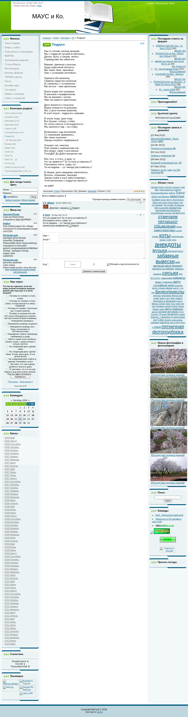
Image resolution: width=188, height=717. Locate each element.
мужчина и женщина (164, 301)
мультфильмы (157, 213)
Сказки (181, 314)
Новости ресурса (13, 167)
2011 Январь (11, 606)
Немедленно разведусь (22, 321)
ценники (162, 311)
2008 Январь (11, 494)
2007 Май (10, 469)
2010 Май (10, 581)
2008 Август (11, 516)
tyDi (167, 298)
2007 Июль (10, 475)
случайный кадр (163, 285)
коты (165, 235)
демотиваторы (164, 230)
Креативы (9, 121)
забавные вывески (167, 258)
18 (33, 415)
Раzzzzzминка (177, 71)
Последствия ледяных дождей (168, 375)
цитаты (168, 213)
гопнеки (162, 288)
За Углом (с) (178, 66)
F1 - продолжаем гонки (166, 69)
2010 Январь (11, 569)
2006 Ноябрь (11, 450)
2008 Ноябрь (11, 525)
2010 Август (11, 591)
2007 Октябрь (12, 484)
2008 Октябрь (12, 522)
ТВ (160, 314)
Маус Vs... (10, 159)
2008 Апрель (11, 503)
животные (177, 196)
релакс (155, 236)
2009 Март (10, 538)
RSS (39, 6)
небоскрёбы (177, 320)
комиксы (179, 278)
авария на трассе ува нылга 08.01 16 (169, 62)
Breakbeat (179, 205)
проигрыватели (167, 190)
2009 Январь (11, 531)
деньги (179, 301)
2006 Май (10, 438)
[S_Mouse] (46, 208)
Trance (180, 192)
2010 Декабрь (12, 603)
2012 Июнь (10, 628)
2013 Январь (11, 634)
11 (33, 411)
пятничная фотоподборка (168, 329)
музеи (168, 320)
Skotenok (92, 191)
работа (172, 193)
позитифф (163, 208)
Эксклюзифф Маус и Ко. (16, 171)
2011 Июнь (10, 622)
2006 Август (11, 441)
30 (24, 423)
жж (173, 213)
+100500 (156, 327)
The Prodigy (168, 205)
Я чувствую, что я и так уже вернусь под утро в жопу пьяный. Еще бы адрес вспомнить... (20, 371)
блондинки (166, 296)
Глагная (150, 3)
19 (7, 419)
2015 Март (10, 644)
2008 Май (10, 506)
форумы (157, 296)
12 (7, 415)
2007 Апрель (11, 466)
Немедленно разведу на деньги (22, 324)
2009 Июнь (10, 547)
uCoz (100, 712)
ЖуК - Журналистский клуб (169, 515)
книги (164, 314)
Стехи (8, 136)
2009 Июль (10, 550)
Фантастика (177, 296)
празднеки (167, 278)
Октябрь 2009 (20, 400)
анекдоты (168, 244)
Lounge (178, 231)
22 (20, 419)
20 (11, 419)
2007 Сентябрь (13, 481)
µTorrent (168, 187)
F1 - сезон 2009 (167, 89)
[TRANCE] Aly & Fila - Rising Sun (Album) (169, 54)
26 (7, 423)
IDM (156, 208)
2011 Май (10, 619)
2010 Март (10, 575)
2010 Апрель (11, 578)
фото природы (174, 309)
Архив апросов (25, 382)
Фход (172, 3)
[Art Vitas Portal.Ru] (27, 697)
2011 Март (10, 612)
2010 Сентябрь (13, 594)
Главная (46, 38)
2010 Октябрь (12, 597)
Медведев (172, 314)
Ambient (178, 298)
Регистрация (28, 200)
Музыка (8, 144)
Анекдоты (9, 117)
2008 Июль (10, 513)
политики (178, 285)
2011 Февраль (12, 609)
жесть (170, 199)
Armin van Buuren (160, 196)
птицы (174, 306)
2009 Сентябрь (13, 556)
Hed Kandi (172, 251)
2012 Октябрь (12, 631)
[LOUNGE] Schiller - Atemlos (169, 74)
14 (16, 415)
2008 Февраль (12, 497)
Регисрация (162, 3)
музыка (160, 250)
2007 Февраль (12, 459)
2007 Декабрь (12, 491)
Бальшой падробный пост (164, 163)
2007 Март (10, 463)
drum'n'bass (173, 202)
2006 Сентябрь (13, 444)
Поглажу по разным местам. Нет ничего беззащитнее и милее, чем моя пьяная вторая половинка (20, 315)
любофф (155, 323)
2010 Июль (10, 587)
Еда (183, 213)
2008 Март (10, 500)
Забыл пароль (12, 200)
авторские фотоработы (168, 210)
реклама (160, 306)
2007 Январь (11, 456)
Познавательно (12, 132)
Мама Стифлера (164, 282)
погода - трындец (160, 317)
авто (177, 282)
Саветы (8, 128)
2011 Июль (10, 625)
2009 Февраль (12, 534)
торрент (176, 187)
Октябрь (65, 38)
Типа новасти (11, 113)
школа (155, 312)
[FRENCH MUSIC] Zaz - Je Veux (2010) (169, 47)
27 (11, 423)
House (180, 251)
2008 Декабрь (12, 528)
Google (167, 306)
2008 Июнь (10, 509)
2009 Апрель (11, 541)
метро (155, 288)
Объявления (165, 226)
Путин (182, 323)
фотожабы (172, 311)
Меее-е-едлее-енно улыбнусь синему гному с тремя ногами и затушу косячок (20, 341)
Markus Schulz (158, 304)
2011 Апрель (11, 616)
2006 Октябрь (12, 447)
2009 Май (10, 544)
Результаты (13, 382)
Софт (7, 152)
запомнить (12, 197)
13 (11, 415)
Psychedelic (157, 205)
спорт (156, 298)
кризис (163, 240)
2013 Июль (10, 641)
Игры (7, 155)
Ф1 (171, 317)
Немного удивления (161, 155)
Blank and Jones (160, 202)
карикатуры (175, 207)
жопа (178, 213)
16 (24, 415)
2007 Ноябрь (11, 488)
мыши (169, 288)
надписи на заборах (163, 268)
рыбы (161, 309)
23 (24, 419)
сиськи (170, 273)
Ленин (179, 227)
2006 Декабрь (12, 453)
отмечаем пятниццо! (168, 219)
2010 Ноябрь (11, 600)
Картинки (9, 125)
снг (181, 202)
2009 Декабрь (12, 566)
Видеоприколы (169, 291)
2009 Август (11, 553)
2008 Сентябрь (13, 519)
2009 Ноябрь (11, 562)
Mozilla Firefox (157, 187)
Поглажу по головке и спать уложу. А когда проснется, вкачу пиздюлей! (20, 303)
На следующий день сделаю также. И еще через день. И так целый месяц (21, 354)
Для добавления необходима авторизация (20, 270)
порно (163, 200)
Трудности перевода (161, 148)
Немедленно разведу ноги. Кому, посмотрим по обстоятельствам (22, 329)
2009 (55, 38)
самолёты (164, 322)
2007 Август (11, 478)
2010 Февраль (12, 572)
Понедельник (177, 236)
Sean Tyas (170, 304)
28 (16, 423)
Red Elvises (178, 200)
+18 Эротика (11, 140)
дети (174, 240)
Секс (161, 319)
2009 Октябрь (12, 559)
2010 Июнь (10, 584)
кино (162, 298)
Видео (8, 148)
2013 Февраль (12, 637)
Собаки (156, 199)
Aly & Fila (174, 323)
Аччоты (8, 163)
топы (172, 298)
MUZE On (180, 51)
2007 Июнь (10, 472)
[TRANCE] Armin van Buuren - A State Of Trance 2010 (169, 83)
